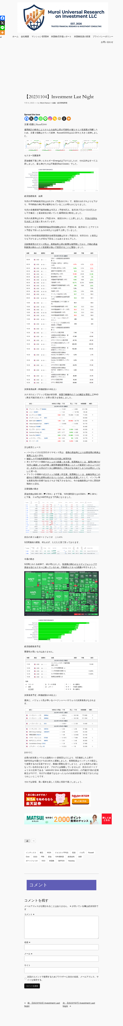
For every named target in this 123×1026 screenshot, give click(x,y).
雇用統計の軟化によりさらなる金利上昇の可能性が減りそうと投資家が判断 (59, 129)
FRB (42, 857)
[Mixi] (59, 118)
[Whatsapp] (41, 118)
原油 (49, 857)
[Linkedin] (36, 118)
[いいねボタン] (27, 841)
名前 (27, 942)
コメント (29, 914)
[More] (69, 118)
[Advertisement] (61, 65)
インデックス (31, 852)
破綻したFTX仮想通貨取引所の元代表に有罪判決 (49, 458)
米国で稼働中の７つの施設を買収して (76, 394)
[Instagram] (50, 118)
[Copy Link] (55, 118)
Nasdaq (71, 861)
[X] (31, 118)
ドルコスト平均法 (61, 852)
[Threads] (64, 118)
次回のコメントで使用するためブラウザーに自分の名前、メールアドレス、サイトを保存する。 (63, 978)
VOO (43, 861)
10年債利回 (59, 857)
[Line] (45, 118)
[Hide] (1, 37)
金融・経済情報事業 (59, 103)
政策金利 (71, 857)
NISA (49, 852)
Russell (91, 852)
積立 (41, 852)
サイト (27, 965)
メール (28, 954)
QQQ (35, 857)
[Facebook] (27, 118)
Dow (27, 857)
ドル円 (81, 852)
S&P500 (61, 861)
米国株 (51, 861)
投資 (74, 852)
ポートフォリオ (32, 861)
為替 (80, 857)
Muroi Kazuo (45, 103)
